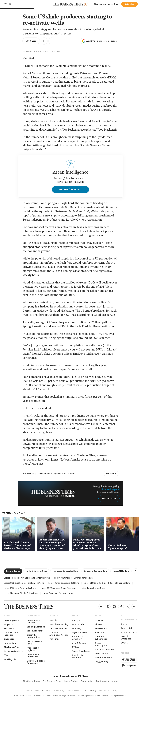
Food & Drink (78, 624)
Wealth (53, 620)
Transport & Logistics (33, 649)
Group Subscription (101, 644)
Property (8, 624)
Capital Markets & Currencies (36, 662)
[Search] (10, 4)
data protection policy (108, 691)
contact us (39, 691)
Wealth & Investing (58, 624)
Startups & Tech (12, 647)
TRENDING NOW (12, 513)
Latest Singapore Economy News (58, 593)
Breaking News (11, 620)
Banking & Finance (36, 626)
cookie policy (90, 691)
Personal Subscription (101, 637)
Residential (9, 628)
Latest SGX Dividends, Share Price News (58, 588)
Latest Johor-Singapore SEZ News (63, 583)
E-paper (99, 620)
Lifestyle (76, 620)
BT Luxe (75, 647)
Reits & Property (35, 630)
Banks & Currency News (36, 571)
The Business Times (52, 681)
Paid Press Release (104, 649)
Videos (98, 624)
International (10, 643)
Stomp (115, 681)
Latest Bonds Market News (93, 588)
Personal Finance (58, 628)
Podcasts (99, 632)
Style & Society (79, 632)
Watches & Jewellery (77, 637)
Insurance (54, 639)
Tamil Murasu (102, 681)
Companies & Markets (33, 621)
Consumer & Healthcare (33, 655)
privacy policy (58, 691)
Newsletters (101, 628)
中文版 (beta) (101, 661)
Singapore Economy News (95, 571)
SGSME (124, 642)
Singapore (9, 639)
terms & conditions (74, 691)
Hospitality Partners (77, 656)
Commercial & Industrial (11, 633)
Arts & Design (79, 643)
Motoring (76, 628)
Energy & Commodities (33, 636)
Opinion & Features (13, 651)
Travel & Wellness (81, 651)
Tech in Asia (127, 628)
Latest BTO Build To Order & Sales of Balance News (107, 583)
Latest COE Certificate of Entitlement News (24, 583)
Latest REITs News (121, 571)
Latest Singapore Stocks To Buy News (21, 593)
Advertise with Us (103, 653)
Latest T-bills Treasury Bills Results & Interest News (27, 577)
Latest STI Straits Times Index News (20, 588)
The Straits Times (31, 681)
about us (28, 691)
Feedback (111, 473)
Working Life (10, 659)
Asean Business (129, 632)
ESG (6, 655)
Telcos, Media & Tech (35, 642)
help (48, 691)
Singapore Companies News (65, 571)
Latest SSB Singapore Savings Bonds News (73, 577)
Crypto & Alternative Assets (58, 633)
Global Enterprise (126, 637)
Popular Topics (13, 571)
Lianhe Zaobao (71, 681)
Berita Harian (87, 681)
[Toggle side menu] (5, 4)
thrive (124, 624)
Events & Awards (103, 657)
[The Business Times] (68, 4)
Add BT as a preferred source (101, 41)
